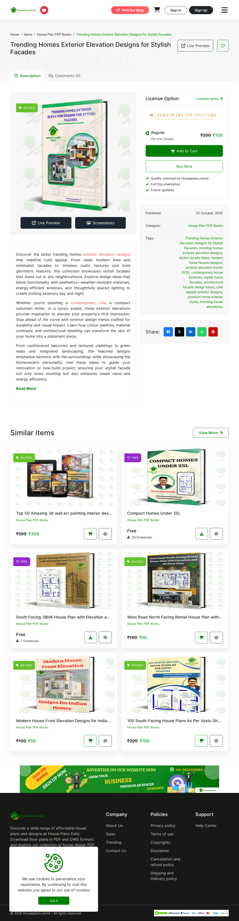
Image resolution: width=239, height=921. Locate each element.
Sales (110, 834)
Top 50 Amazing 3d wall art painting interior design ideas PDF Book (80, 513)
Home (14, 34)
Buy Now (184, 166)
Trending (113, 842)
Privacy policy (163, 825)
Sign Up (201, 10)
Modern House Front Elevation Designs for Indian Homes (70, 720)
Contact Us (116, 850)
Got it (54, 901)
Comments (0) (68, 75)
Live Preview (198, 45)
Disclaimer (160, 850)
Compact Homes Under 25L (154, 513)
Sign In (175, 10)
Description (30, 75)
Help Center (206, 825)
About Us (114, 825)
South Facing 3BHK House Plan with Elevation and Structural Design (81, 617)
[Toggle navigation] (225, 10)
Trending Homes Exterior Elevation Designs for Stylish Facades (201, 243)
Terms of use (162, 834)
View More (208, 432)
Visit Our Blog (132, 10)
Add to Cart (186, 151)
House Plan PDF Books (54, 34)
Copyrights (160, 842)
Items (28, 34)
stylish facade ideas (194, 258)
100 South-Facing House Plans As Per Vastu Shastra (177, 720)
